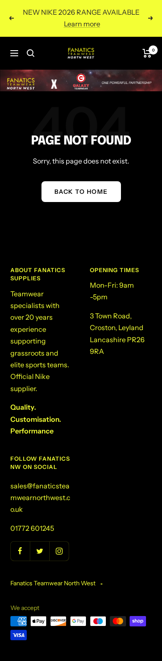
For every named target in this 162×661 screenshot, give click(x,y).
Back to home (81, 192)
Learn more (82, 23)
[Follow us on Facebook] (20, 551)
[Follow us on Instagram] (59, 551)
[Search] (31, 53)
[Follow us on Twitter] (39, 551)
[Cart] (147, 53)
